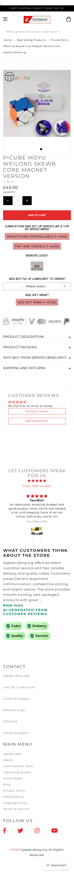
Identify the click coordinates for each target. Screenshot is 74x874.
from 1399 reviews (37, 486)
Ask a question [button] (37, 421)
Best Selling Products (31, 39)
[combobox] (37, 32)
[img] (37, 480)
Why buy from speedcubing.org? (35, 358)
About (8, 760)
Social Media (13, 778)
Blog (6, 784)
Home (7, 39)
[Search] (66, 32)
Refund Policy (14, 797)
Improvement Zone (18, 766)
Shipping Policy (15, 803)
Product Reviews (20, 347)
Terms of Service (16, 809)
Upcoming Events (17, 772)
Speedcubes (12, 754)
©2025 (15, 850)
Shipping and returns (24, 368)
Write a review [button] (37, 411)
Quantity (9, 192)
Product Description (23, 337)
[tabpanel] (37, 103)
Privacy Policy (14, 790)
